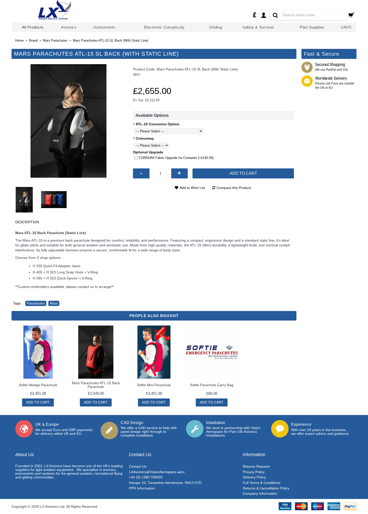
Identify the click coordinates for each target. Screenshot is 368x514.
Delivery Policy (254, 477)
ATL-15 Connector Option (157, 124)
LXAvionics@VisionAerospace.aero (157, 472)
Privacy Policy (254, 472)
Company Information (260, 493)
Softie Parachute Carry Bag (211, 385)
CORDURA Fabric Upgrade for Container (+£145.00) (176, 158)
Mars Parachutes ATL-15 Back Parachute (96, 385)
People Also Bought (153, 316)
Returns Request (256, 466)
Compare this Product (234, 188)
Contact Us (137, 466)
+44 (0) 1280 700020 (145, 477)
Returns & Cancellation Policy (266, 488)
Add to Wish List (192, 188)
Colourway (145, 138)
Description (27, 222)
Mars (54, 303)
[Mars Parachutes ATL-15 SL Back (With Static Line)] (68, 121)
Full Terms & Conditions (261, 483)
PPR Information (142, 488)
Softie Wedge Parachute (38, 385)
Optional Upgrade (148, 152)
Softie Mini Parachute (154, 385)
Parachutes (36, 303)
